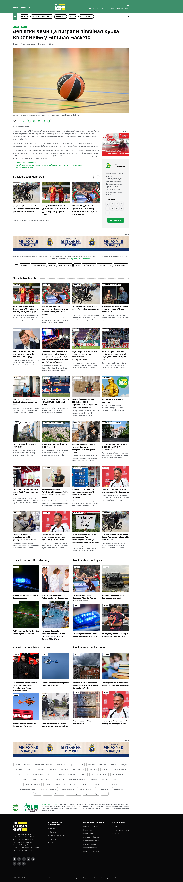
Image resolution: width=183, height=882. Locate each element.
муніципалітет (38, 774)
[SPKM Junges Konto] (115, 144)
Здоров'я (59, 16)
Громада (53, 839)
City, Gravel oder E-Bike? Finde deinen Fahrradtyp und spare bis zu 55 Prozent (26, 209)
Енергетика (61, 765)
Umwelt (46, 603)
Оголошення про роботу (58, 836)
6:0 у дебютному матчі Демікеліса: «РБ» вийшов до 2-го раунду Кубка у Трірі (26, 309)
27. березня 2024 (29, 44)
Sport (76, 567)
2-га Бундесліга (117, 774)
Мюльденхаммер (78, 770)
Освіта (114, 784)
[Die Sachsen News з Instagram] (24, 859)
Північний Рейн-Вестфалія (43, 765)
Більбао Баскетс (120, 265)
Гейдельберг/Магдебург (99, 774)
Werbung (76, 285)
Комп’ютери (73, 784)
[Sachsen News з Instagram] (121, 204)
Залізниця (105, 779)
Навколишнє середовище (53, 423)
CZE (112, 9)
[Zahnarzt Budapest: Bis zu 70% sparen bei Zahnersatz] (26, 521)
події (51, 843)
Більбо (77, 265)
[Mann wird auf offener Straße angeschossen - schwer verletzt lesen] (55, 707)
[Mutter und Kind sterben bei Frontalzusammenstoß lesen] (115, 579)
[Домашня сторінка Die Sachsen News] (14, 859)
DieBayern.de (88, 834)
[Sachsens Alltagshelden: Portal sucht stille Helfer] (86, 431)
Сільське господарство (48, 789)
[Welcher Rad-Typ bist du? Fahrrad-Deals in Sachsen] (86, 293)
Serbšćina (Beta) (122, 9)
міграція (47, 794)
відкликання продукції (32, 784)
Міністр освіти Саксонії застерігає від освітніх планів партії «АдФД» (23, 354)
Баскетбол (24, 265)
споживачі (93, 779)
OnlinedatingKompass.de (92, 851)
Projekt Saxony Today (50, 804)
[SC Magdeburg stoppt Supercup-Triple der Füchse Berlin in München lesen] (86, 579)
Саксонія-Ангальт (65, 265)
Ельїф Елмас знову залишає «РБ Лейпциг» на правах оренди (55, 402)
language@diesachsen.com (80, 259)
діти (106, 784)
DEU (90, 9)
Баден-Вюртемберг (91, 794)
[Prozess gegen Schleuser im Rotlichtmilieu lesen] (86, 704)
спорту (24, 27)
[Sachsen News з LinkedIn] (117, 204)
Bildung (106, 654)
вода (28, 770)
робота (37, 794)
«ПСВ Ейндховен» (103, 789)
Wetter (77, 654)
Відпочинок (77, 513)
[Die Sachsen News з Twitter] (24, 864)
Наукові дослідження (119, 770)
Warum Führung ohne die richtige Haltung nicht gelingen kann (25, 402)
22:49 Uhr (43, 44)
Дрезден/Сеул (59, 779)
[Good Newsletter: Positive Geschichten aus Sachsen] (115, 386)
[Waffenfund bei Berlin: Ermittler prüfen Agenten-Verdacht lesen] (26, 614)
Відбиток (95, 878)
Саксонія (52, 265)
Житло (84, 774)
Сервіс (76, 878)
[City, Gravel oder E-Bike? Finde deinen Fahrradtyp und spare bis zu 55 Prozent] (26, 193)
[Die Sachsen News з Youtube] (28, 859)
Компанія (53, 832)
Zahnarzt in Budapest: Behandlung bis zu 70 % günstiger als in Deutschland (24, 537)
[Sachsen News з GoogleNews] (107, 204)
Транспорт (86, 784)
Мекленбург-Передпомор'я (97, 765)
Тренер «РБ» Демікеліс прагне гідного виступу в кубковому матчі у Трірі (53, 537)
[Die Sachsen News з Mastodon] (19, 864)
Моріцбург (52, 770)
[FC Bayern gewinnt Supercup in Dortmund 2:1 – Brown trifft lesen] (115, 617)
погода (33, 779)
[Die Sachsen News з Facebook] (33, 859)
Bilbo (16, 44)
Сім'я (81, 765)
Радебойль (59, 794)
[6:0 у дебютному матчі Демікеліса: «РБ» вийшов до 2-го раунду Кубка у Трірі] (56, 193)
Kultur (45, 567)
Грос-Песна (93, 770)
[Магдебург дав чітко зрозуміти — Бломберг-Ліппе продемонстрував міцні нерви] (86, 193)
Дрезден (124, 765)
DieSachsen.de (88, 830)
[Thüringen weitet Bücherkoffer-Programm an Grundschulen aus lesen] (115, 666)
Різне (23, 16)
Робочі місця (85, 16)
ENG (96, 9)
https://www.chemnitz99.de (26, 163)
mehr (32, 320)
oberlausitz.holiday (90, 848)
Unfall (106, 567)
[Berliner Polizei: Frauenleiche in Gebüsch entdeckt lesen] (26, 579)
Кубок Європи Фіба (39, 265)
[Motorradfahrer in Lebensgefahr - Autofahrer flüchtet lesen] (55, 666)
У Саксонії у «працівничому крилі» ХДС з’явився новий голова (25, 492)
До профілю (114, 220)
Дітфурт (104, 770)
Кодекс (85, 878)
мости (105, 794)
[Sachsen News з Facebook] (112, 208)
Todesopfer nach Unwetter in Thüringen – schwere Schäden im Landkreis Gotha (85, 685)
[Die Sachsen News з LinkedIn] (19, 859)
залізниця (18, 770)
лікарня (113, 765)
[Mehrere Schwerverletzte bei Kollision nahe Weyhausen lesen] (26, 707)
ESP (107, 9)
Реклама (17, 184)
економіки (77, 378)
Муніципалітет (118, 789)
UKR (101, 9)
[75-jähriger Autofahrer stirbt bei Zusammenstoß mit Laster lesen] (86, 617)
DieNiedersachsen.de (91, 837)
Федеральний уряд (67, 789)
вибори (97, 784)
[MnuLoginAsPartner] (128, 4)
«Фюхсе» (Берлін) (74, 794)
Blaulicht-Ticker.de (90, 826)
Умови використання (122, 878)
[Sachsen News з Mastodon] (121, 208)
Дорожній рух (23, 774)
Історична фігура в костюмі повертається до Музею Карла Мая (115, 309)
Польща (47, 784)
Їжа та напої (45, 779)
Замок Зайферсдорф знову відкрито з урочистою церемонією (115, 447)
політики (17, 330)
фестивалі (64, 770)
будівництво (40, 770)
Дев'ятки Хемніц (89, 265)
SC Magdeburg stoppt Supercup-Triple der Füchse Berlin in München (84, 598)
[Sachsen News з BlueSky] (117, 208)
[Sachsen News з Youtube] (107, 208)
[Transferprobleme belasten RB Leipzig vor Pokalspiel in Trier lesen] (115, 704)
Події (71, 16)
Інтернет (50, 774)
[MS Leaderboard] (71, 243)
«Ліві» (24, 779)
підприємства (60, 784)
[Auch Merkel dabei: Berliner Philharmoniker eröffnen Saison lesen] (55, 579)
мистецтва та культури (40, 16)
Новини (15, 27)
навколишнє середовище (27, 789)
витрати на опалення (22, 765)
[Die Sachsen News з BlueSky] (14, 864)
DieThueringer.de (89, 844)
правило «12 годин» (85, 789)
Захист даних (106, 878)
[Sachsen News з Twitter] (107, 213)
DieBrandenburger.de (91, 841)
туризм (72, 765)
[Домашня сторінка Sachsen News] (112, 204)
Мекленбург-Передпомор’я (67, 774)
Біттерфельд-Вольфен (77, 779)
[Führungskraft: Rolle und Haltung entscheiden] (26, 386)
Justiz (16, 567)
